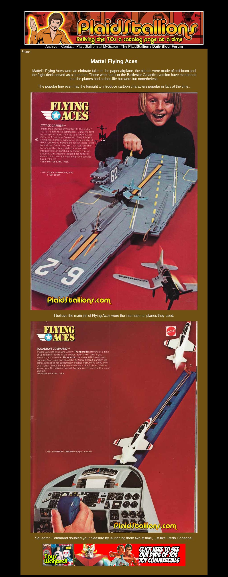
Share (26, 52)
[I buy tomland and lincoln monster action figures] (58, 565)
